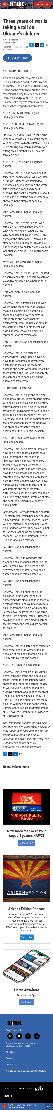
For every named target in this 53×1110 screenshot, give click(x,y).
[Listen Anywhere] (26, 966)
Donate (43, 4)
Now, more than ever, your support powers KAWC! (26, 833)
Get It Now (27, 1002)
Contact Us (11, 1065)
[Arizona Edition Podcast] (26, 878)
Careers (9, 1058)
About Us (10, 1052)
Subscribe (26, 937)
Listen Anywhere (26, 990)
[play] (4, 1106)
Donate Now (27, 842)
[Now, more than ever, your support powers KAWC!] (26, 807)
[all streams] (49, 1106)
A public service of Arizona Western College (26, 1071)
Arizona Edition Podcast (26, 909)
